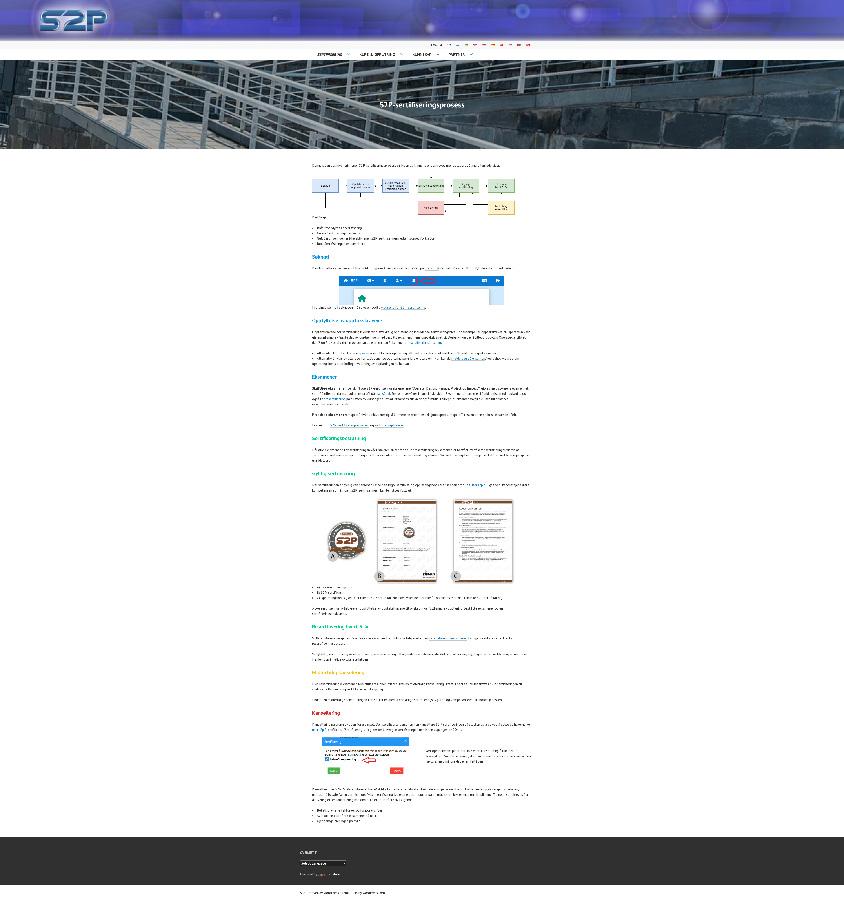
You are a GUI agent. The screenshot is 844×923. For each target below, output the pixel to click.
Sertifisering (329, 54)
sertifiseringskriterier (389, 425)
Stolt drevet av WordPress (319, 892)
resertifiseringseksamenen (448, 638)
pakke (364, 353)
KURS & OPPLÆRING (377, 54)
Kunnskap (421, 54)
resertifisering (336, 399)
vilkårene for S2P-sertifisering (403, 307)
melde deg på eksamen (468, 358)
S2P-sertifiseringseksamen (349, 425)
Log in (436, 45)
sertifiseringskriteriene (426, 342)
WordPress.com (373, 892)
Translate (333, 874)
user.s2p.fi (432, 268)
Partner (457, 54)
